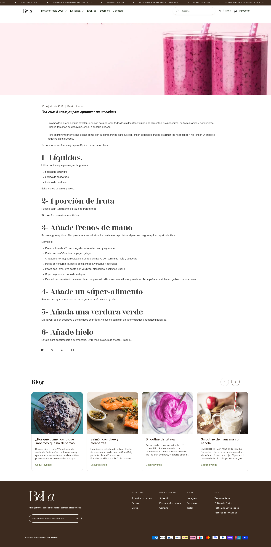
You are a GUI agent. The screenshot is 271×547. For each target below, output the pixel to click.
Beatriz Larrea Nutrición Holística (43, 538)
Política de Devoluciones (227, 508)
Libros (135, 508)
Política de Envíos (223, 503)
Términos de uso (223, 498)
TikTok (190, 508)
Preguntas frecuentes (170, 503)
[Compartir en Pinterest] (52, 350)
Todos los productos (142, 498)
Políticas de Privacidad (226, 512)
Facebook (192, 503)
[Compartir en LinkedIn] (62, 350)
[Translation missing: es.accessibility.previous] (225, 382)
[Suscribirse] (77, 518)
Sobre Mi (163, 498)
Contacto (163, 508)
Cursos (135, 503)
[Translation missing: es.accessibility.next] (235, 382)
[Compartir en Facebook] (72, 350)
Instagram (192, 498)
